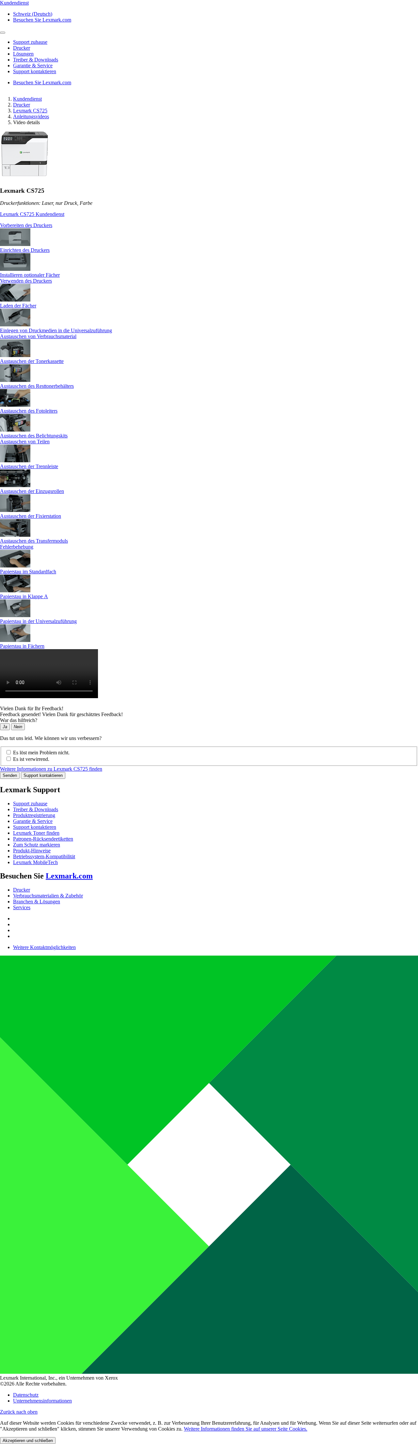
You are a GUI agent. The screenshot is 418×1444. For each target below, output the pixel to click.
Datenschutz (26, 1395)
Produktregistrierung (34, 815)
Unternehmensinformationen (42, 1400)
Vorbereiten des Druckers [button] (26, 225)
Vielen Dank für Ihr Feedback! (31, 708)
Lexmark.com (69, 876)
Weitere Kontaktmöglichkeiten (44, 947)
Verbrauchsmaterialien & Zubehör (48, 895)
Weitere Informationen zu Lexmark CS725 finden (51, 769)
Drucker (21, 104)
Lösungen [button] (23, 54)
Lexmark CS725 (30, 110)
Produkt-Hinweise (32, 850)
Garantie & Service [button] (33, 65)
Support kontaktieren (43, 775)
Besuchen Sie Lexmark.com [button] (42, 20)
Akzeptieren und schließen (28, 1440)
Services (21, 907)
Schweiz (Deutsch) (32, 14)
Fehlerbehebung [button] (16, 547)
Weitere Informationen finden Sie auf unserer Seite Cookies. (245, 1429)
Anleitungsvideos (31, 116)
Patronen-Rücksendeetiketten (43, 839)
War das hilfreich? (18, 720)
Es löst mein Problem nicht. (41, 752)
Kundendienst (27, 99)
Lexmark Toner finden (36, 833)
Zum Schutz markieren (36, 844)
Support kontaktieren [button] (34, 71)
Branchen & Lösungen (36, 901)
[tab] (209, 225)
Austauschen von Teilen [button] (25, 441)
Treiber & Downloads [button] (35, 59)
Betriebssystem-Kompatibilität (44, 856)
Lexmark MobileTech (35, 862)
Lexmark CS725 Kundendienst (32, 214)
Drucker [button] (21, 48)
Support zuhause (30, 803)
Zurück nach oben (19, 1412)
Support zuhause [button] (30, 42)
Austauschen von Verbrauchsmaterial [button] (38, 336)
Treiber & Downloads (35, 809)
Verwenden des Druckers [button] (26, 281)
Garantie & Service (33, 821)
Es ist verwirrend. (31, 759)
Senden (10, 775)
